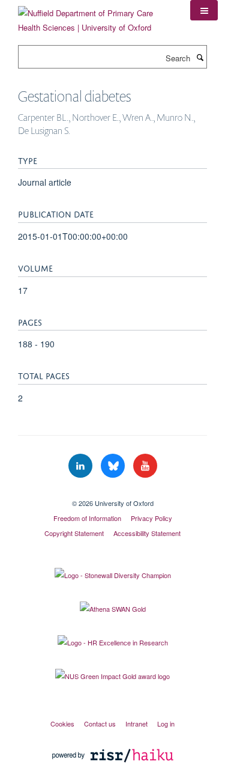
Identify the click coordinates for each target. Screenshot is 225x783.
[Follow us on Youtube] (145, 466)
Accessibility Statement (147, 533)
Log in (166, 723)
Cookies (62, 723)
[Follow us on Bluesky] (114, 466)
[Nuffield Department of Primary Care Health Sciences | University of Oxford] (95, 16)
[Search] (199, 57)
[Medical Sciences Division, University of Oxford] (112, 493)
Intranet (136, 723)
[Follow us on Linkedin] (81, 466)
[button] (204, 10)
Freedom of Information (87, 518)
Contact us (100, 723)
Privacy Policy (151, 518)
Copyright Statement (74, 533)
